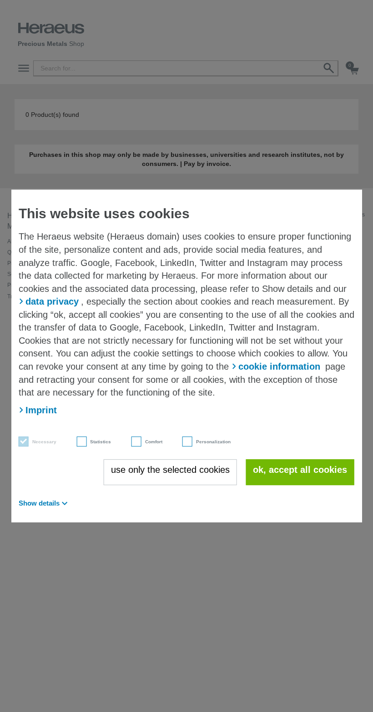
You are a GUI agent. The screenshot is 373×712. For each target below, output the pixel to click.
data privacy (52, 301)
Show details (39, 503)
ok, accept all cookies (300, 470)
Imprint (41, 410)
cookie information (279, 366)
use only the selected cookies (170, 470)
